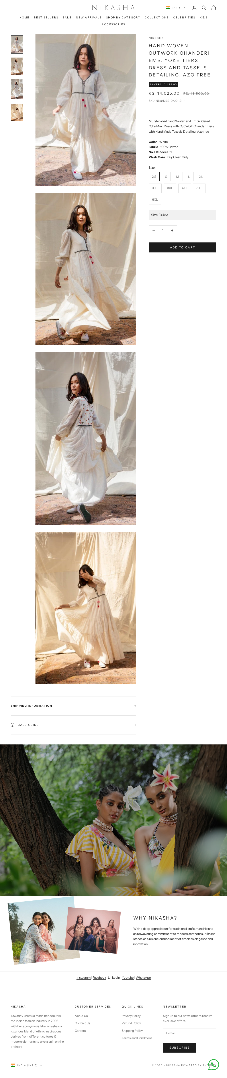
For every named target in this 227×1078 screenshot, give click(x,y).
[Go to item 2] (17, 66)
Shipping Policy (132, 1031)
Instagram (83, 978)
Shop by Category (123, 17)
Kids (204, 17)
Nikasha (156, 38)
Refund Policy (131, 1023)
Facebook (99, 978)
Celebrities (184, 17)
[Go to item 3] (17, 89)
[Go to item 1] (17, 44)
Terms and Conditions (137, 1038)
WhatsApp (143, 978)
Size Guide (159, 215)
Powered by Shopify (198, 1065)
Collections (157, 17)
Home (25, 17)
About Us (81, 1016)
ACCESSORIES (113, 24)
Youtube (128, 978)
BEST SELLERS (46, 17)
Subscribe (179, 1047)
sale (67, 17)
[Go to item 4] (17, 112)
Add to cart (182, 247)
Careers (80, 1031)
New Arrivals (89, 17)
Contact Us (82, 1023)
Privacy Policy (131, 1016)
